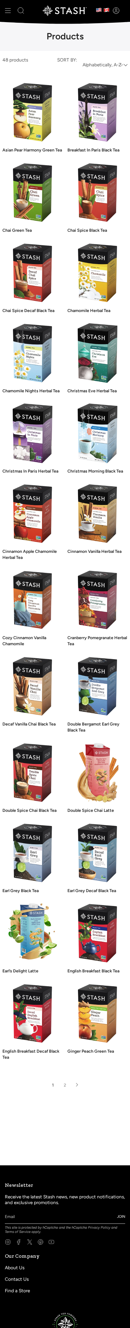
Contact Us (17, 1279)
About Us (14, 1267)
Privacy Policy (99, 1227)
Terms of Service (18, 1232)
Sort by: (67, 60)
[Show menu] (8, 10)
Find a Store (17, 1290)
